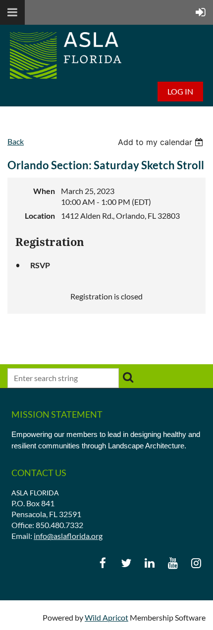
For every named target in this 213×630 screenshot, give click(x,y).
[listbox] (162, 142)
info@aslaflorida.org (68, 535)
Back (15, 141)
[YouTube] (172, 563)
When (44, 190)
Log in (180, 91)
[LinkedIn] (149, 563)
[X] (126, 563)
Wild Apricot (106, 617)
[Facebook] (102, 563)
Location (40, 215)
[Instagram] (196, 563)
